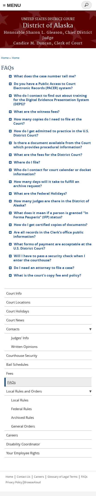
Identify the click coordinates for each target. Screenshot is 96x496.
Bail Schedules (17, 364)
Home (5, 58)
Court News (15, 320)
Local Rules (19, 400)
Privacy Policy (14, 482)
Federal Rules (21, 409)
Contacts (12, 329)
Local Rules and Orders (24, 391)
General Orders (23, 426)
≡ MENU (12, 5)
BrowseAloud (32, 482)
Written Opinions (24, 346)
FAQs (11, 382)
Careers (12, 435)
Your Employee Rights (23, 453)
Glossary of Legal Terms (62, 476)
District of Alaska (48, 25)
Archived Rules (22, 417)
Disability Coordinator (23, 444)
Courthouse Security (21, 355)
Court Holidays (17, 311)
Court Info (14, 293)
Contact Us (23, 476)
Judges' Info (20, 338)
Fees (9, 373)
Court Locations (18, 302)
